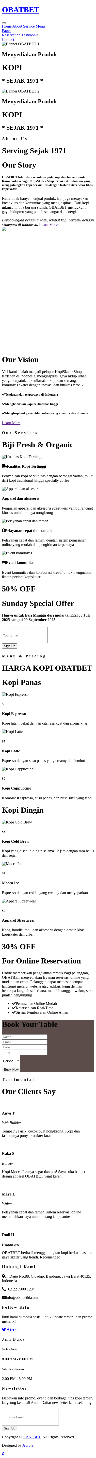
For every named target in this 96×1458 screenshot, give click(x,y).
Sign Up (9, 646)
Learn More (48, 224)
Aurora (27, 1445)
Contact (8, 39)
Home (7, 26)
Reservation (11, 35)
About (17, 26)
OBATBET (32, 1437)
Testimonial (30, 35)
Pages (6, 31)
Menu (40, 26)
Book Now (11, 1069)
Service (29, 26)
